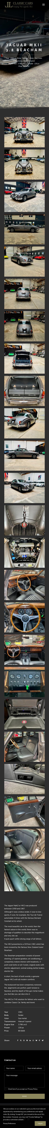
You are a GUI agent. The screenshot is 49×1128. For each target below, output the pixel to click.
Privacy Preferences (9, 1123)
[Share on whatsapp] (33, 1040)
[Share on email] (42, 1040)
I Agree (40, 1123)
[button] (43, 4)
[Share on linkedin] (30, 1040)
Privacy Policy (32, 1089)
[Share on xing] (39, 1040)
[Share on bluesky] (36, 1040)
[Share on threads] (23, 1040)
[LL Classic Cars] (19, 4)
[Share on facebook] (17, 1040)
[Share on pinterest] (27, 1040)
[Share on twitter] (20, 1040)
